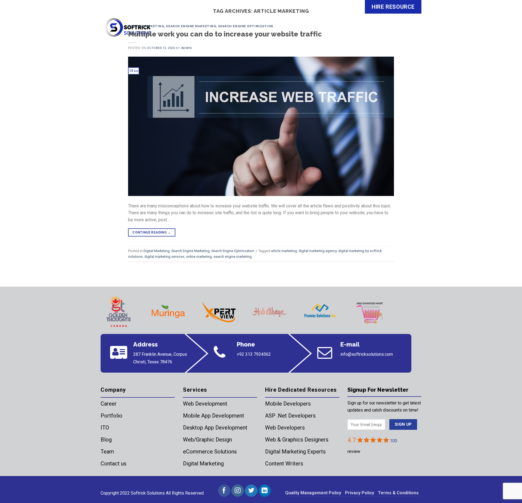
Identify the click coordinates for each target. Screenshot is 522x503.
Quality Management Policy (313, 492)
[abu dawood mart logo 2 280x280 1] (370, 312)
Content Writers (284, 463)
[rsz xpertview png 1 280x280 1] (219, 312)
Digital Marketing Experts (295, 451)
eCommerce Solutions (210, 451)
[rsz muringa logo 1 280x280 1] (168, 312)
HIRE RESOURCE (393, 7)
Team (107, 451)
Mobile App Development (213, 415)
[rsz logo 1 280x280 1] (118, 312)
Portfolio (111, 415)
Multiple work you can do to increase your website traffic (225, 34)
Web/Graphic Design (207, 439)
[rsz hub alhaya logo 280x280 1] (269, 312)
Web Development (205, 403)
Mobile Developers (288, 403)
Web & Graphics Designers (296, 439)
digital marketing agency (318, 251)
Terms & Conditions (398, 492)
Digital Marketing (146, 26)
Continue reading (151, 232)
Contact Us (403, 31)
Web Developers (285, 427)
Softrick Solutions (148, 493)
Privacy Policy (359, 492)
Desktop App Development (215, 427)
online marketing (199, 256)
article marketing (284, 251)
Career (109, 403)
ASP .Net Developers (290, 415)
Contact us (113, 463)
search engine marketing (232, 256)
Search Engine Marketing (191, 26)
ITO (105, 427)
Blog (106, 439)
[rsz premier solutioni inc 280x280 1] (320, 312)
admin (186, 48)
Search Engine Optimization (246, 26)
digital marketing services (164, 256)
